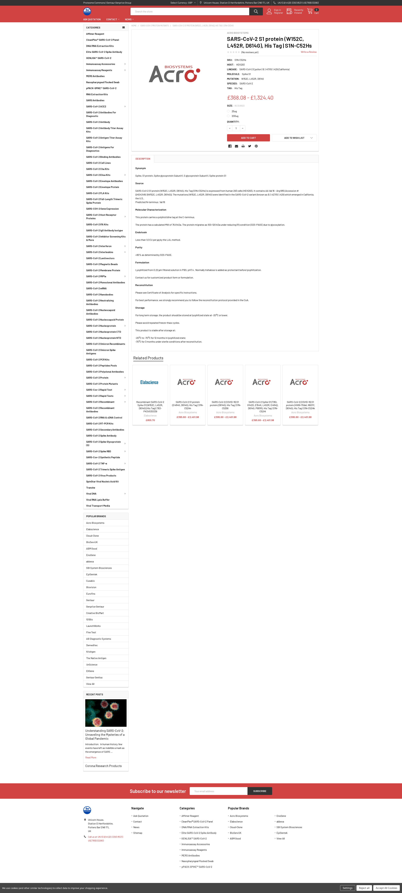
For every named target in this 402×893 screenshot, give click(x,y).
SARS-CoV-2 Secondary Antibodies (105, 429)
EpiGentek (91, 574)
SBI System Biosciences (99, 567)
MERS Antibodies (95, 76)
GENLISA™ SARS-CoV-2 (98, 58)
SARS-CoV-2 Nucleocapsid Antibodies (100, 312)
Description (143, 158)
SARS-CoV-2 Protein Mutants (102, 383)
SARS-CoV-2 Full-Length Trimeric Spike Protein (104, 201)
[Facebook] (230, 146)
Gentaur (90, 600)
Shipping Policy (171, 881)
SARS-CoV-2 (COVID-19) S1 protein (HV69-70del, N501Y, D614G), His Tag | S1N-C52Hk (300, 405)
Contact (111, 19)
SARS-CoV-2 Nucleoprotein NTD (103, 337)
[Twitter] (250, 146)
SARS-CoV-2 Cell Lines (98, 162)
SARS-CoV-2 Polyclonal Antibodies (105, 371)
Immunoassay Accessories (100, 64)
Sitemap (137, 832)
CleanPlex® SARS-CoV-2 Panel (102, 39)
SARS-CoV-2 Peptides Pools (101, 365)
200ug (235, 115)
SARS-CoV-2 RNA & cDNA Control (104, 417)
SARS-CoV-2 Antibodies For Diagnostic (101, 114)
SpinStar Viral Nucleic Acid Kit (102, 481)
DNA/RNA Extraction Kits (100, 45)
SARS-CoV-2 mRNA (96, 288)
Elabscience (92, 529)
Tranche (90, 487)
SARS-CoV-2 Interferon (98, 246)
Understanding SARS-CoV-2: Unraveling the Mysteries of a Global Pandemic (105, 734)
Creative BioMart (95, 612)
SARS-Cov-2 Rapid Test (99, 389)
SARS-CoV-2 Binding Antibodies (103, 156)
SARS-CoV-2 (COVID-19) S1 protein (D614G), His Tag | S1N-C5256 (225, 405)
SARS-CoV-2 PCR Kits (97, 359)
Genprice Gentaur (95, 606)
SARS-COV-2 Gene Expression (102, 208)
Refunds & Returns (230, 881)
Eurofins (90, 593)
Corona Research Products (103, 766)
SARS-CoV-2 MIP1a (96, 276)
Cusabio (90, 580)
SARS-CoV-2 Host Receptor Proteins (101, 216)
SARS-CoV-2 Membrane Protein (103, 270)
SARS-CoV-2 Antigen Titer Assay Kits (104, 139)
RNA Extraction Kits (97, 94)
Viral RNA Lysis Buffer (98, 499)
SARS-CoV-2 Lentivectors (100, 258)
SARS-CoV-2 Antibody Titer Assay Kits (104, 130)
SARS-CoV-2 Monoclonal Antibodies (105, 282)
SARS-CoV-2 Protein (97, 377)
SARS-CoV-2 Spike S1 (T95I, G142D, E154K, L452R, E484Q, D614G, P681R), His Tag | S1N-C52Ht (262, 406)
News (128, 19)
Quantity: (233, 121)
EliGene (90, 670)
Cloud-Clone (92, 535)
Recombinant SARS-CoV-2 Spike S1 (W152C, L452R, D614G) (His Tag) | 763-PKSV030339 (150, 406)
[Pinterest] (256, 146)
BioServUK (92, 542)
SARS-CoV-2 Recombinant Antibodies (100, 410)
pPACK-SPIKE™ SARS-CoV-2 (101, 88)
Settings (348, 888)
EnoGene (91, 554)
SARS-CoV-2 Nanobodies (99, 294)
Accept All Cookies (386, 888)
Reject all (364, 888)
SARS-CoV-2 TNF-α (96, 463)
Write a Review (309, 51)
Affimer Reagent (95, 33)
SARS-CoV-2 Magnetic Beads (102, 264)
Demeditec (92, 645)
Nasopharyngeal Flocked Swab (102, 82)
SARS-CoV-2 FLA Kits (97, 193)
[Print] (243, 146)
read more (90, 757)
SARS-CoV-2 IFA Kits (97, 224)
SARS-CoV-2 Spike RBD (98, 451)
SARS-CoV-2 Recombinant (100, 401)
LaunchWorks (93, 625)
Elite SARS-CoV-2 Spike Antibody (104, 51)
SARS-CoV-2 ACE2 (96, 106)
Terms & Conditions (112, 881)
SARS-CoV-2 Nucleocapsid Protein (105, 319)
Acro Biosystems (95, 522)
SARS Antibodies (95, 100)
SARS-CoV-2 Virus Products (101, 475)
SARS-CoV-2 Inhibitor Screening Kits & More (106, 238)
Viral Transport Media (98, 505)
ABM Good (91, 548)
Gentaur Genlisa (94, 677)
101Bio (89, 619)
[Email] (236, 146)
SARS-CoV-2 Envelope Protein (102, 187)
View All (90, 683)
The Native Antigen (96, 658)
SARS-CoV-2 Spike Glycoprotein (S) (103, 443)
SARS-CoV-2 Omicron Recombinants (105, 343)
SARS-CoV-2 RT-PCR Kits (99, 423)
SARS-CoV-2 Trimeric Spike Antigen (105, 469)
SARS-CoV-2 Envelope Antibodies (104, 181)
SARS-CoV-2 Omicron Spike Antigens (101, 352)
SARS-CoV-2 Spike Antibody (101, 435)
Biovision (91, 587)
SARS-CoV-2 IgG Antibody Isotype (104, 230)
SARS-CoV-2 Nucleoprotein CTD (103, 331)
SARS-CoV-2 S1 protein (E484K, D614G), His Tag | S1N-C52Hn (187, 405)
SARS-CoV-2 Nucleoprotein (101, 325)
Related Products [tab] (148, 357)
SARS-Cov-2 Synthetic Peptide (103, 457)
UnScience (91, 664)
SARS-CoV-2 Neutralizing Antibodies (100, 302)
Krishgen (90, 651)
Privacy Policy (289, 881)
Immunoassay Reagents (99, 70)
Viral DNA (91, 493)
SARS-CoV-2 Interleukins (99, 252)
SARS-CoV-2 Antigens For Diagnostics (100, 149)
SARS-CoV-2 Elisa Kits (98, 174)
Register (278, 12)
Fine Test (91, 632)
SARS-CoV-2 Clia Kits (97, 169)
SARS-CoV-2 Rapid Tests (99, 395)
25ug (234, 111)
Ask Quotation (92, 19)
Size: (236, 105)
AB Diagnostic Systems (98, 638)
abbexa (90, 561)
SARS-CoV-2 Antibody (98, 122)
